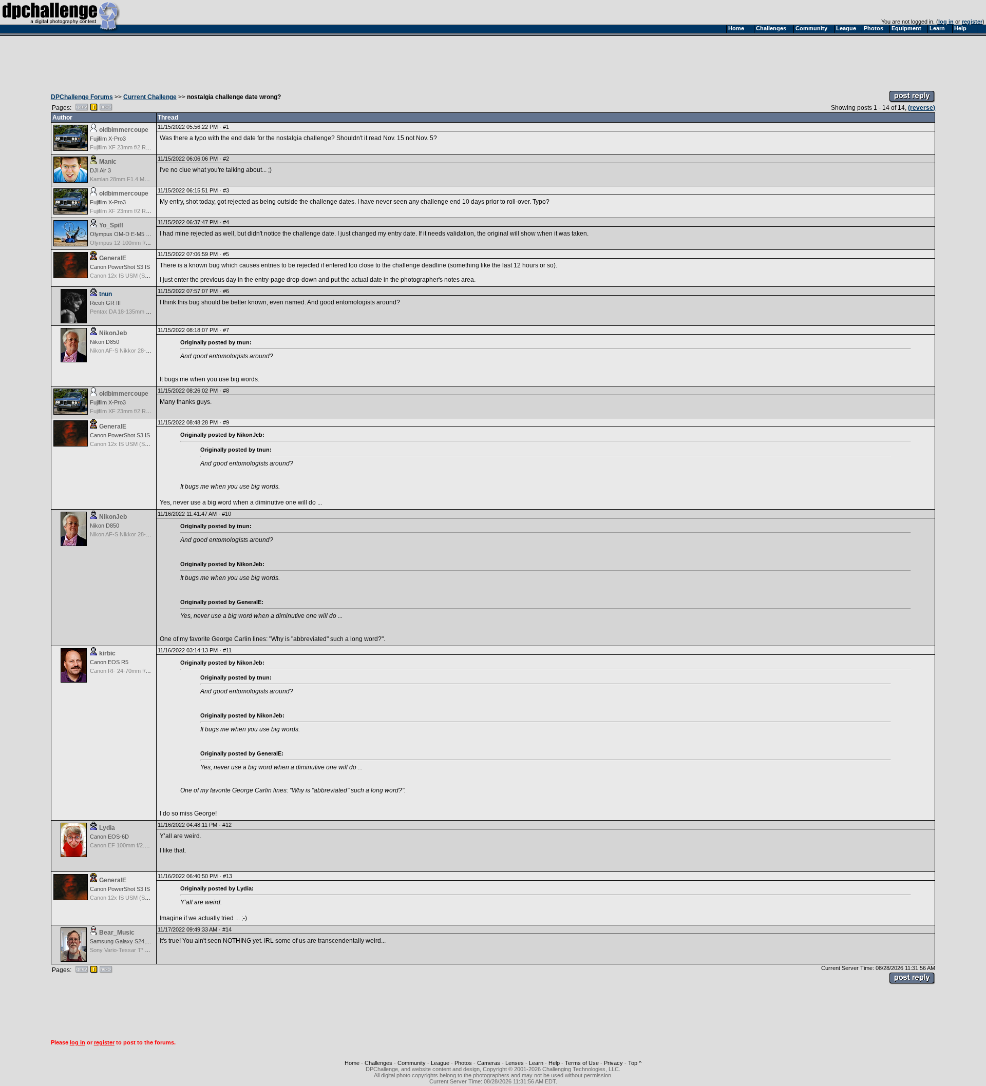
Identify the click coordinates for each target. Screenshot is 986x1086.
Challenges (378, 1063)
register (972, 21)
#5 (226, 254)
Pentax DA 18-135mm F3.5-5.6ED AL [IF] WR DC (151, 311)
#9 (226, 422)
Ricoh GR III (105, 303)
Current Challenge (150, 97)
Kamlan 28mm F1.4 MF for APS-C (132, 179)
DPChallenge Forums (82, 97)
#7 (226, 330)
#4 (226, 222)
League (440, 1063)
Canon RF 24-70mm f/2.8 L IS (127, 671)
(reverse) (921, 107)
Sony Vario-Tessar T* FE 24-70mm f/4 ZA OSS (148, 950)
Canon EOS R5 (109, 662)
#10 (226, 514)
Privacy (613, 1063)
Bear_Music (117, 932)
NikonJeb (113, 333)
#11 (227, 650)
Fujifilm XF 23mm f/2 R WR (123, 147)
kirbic (107, 653)
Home (352, 1063)
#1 (226, 127)
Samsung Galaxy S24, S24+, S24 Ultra (138, 941)
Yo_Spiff (111, 225)
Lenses (514, 1063)
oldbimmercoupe (123, 129)
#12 (227, 825)
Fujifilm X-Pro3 (108, 138)
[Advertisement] (493, 60)
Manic (108, 161)
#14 (227, 929)
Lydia (107, 827)
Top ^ (634, 1063)
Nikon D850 (104, 342)
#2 (226, 159)
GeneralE (112, 258)
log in (946, 21)
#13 (227, 876)
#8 (226, 390)
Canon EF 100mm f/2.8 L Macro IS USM (140, 845)
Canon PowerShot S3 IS (120, 267)
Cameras (488, 1063)
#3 (226, 190)
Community (411, 1063)
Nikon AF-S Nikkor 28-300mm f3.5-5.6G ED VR (149, 350)
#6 (226, 291)
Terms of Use (582, 1063)
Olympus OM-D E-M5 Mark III (127, 234)
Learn (536, 1063)
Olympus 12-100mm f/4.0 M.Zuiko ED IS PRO (147, 243)
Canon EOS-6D (109, 836)
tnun (105, 294)
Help (554, 1063)
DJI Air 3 (100, 170)
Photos (463, 1063)
